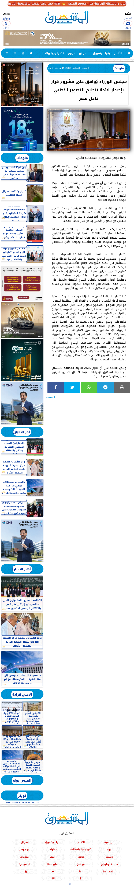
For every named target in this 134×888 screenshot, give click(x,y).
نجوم (71, 53)
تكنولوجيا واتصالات (51, 53)
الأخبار (118, 53)
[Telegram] (105, 387)
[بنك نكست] (22, 129)
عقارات (53, 849)
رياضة (109, 856)
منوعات (119, 68)
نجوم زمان (24, 849)
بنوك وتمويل (101, 53)
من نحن (81, 864)
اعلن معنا (52, 864)
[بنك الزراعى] (22, 360)
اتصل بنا (108, 871)
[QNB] (22, 403)
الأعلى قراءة (22, 694)
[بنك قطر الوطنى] (22, 541)
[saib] (22, 84)
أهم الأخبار (22, 569)
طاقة (81, 856)
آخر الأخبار (22, 432)
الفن (52, 856)
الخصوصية (25, 864)
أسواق (83, 53)
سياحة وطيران (109, 864)
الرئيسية (109, 842)
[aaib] (67, 38)
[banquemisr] (22, 283)
